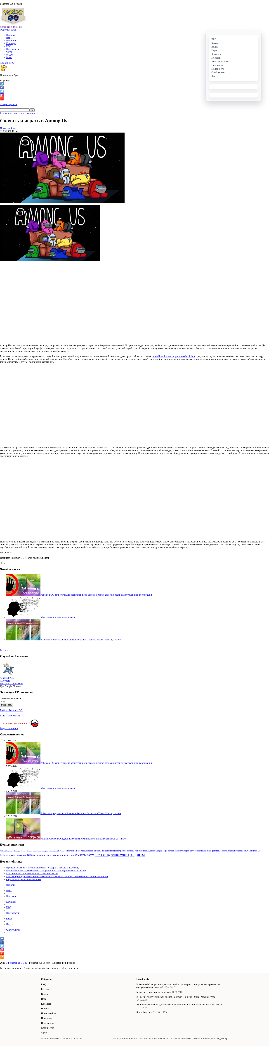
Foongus (17, 851)
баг (191, 850)
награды (130, 850)
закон (90, 850)
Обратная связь (8, 29)
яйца (209, 850)
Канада (151, 850)
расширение (38, 854)
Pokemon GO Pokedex (11, 683)
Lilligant (52, 851)
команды (80, 854)
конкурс (108, 855)
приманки (21, 854)
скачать (50, 854)
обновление (70, 850)
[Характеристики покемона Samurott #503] (8, 675)
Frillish (23, 851)
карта (90, 854)
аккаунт (178, 850)
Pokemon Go (254, 850)
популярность (141, 850)
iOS (220, 850)
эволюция (201, 850)
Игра (9, 890)
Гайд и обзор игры (10, 715)
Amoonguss (43, 851)
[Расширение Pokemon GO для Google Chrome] (35, 726)
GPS (29, 854)
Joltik (57, 851)
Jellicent (3, 851)
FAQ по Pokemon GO (11, 710)
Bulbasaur (4, 855)
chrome (115, 850)
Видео (9, 924)
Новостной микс (9, 128)
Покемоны (12, 896)
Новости (10, 885)
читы (98, 855)
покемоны (121, 855)
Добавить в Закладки (11, 27)
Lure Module (82, 850)
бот (194, 850)
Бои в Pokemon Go (146, 1012)
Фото (9, 918)
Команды (11, 901)
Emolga (29, 851)
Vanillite (36, 851)
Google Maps (161, 850)
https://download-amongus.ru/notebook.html (173, 356)
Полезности (12, 913)
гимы (12, 854)
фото (224, 850)
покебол (69, 854)
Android (231, 850)
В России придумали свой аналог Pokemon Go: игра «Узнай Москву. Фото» (176, 997)
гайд (133, 855)
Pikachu (97, 850)
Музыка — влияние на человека (153, 992)
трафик (122, 850)
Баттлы (45, 989)
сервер (171, 850)
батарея (185, 850)
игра (141, 854)
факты (215, 850)
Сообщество (47, 1028)
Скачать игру (7, 62)
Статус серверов (8, 104)
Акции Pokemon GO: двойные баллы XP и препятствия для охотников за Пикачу (179, 1004)
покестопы (107, 850)
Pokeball (239, 850)
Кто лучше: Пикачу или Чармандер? (19, 113)
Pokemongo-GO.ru (17, 962)
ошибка (59, 854)
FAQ (8, 907)
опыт (246, 850)
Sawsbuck (10, 851)
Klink (62, 851)
